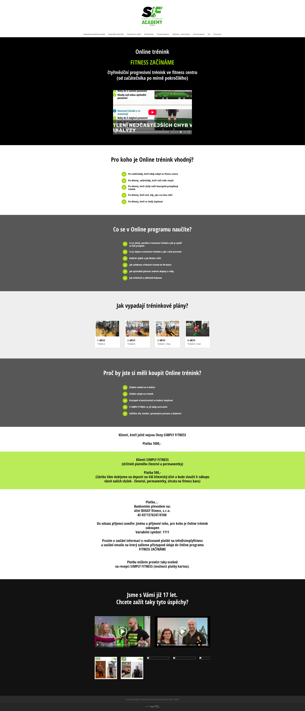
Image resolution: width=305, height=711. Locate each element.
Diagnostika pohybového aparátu (94, 34)
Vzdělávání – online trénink (181, 34)
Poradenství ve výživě (134, 34)
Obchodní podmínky (133, 699)
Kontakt (176, 699)
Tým (209, 34)
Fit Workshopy (148, 34)
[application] (152, 112)
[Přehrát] (116, 132)
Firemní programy (198, 34)
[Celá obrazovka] (189, 132)
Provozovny (217, 34)
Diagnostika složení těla (116, 34)
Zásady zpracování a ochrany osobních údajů (157, 699)
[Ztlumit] (181, 132)
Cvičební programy (163, 34)
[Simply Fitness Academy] (152, 16)
